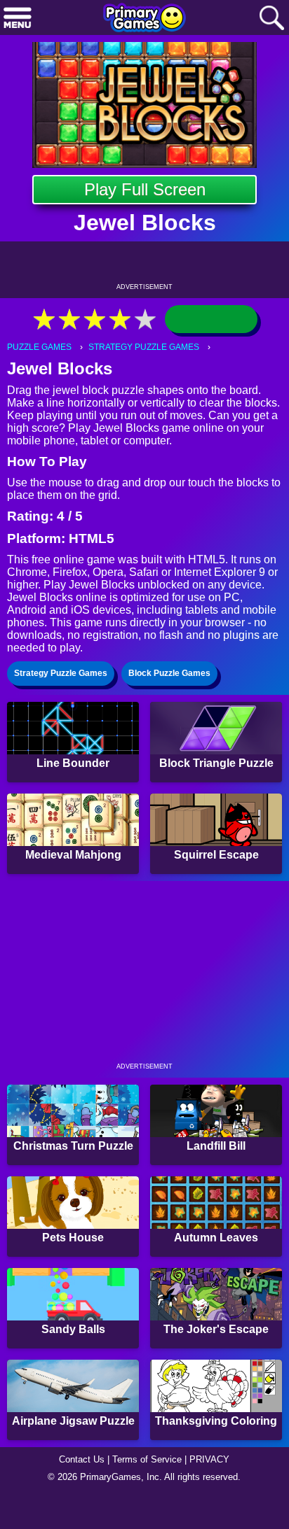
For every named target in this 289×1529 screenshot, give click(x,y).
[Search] (271, 18)
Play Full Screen (145, 189)
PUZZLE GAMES (39, 347)
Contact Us (82, 1459)
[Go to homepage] (144, 19)
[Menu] (17, 18)
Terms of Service (147, 1459)
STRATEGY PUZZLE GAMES (143, 347)
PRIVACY (209, 1459)
